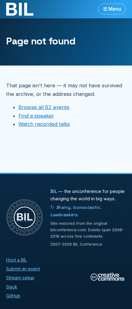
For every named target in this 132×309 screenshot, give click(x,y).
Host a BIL (16, 259)
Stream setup (20, 277)
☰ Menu (112, 9)
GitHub (13, 295)
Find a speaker (36, 116)
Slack (11, 286)
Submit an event (23, 268)
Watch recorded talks (44, 124)
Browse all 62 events (43, 107)
